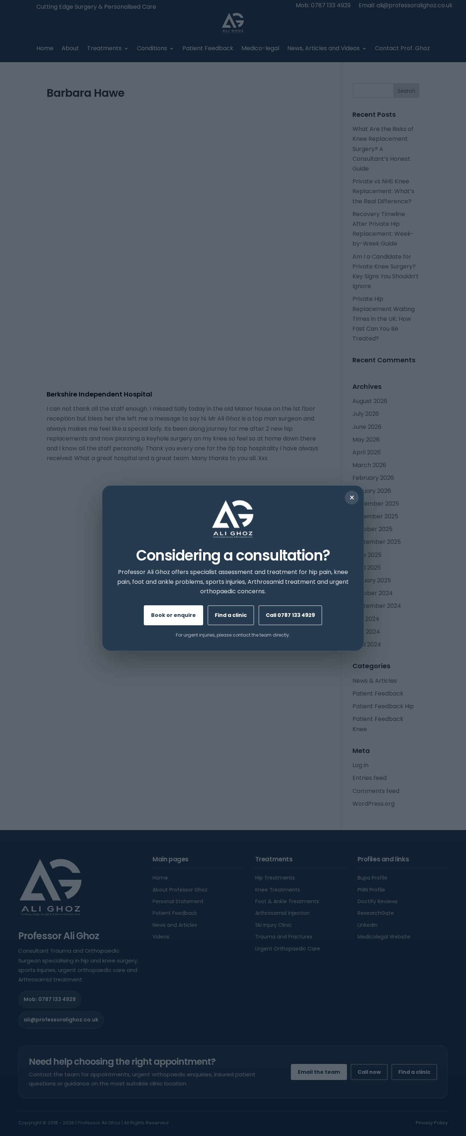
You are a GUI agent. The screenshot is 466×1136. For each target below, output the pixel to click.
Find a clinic (231, 614)
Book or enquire (173, 614)
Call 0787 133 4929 (290, 614)
